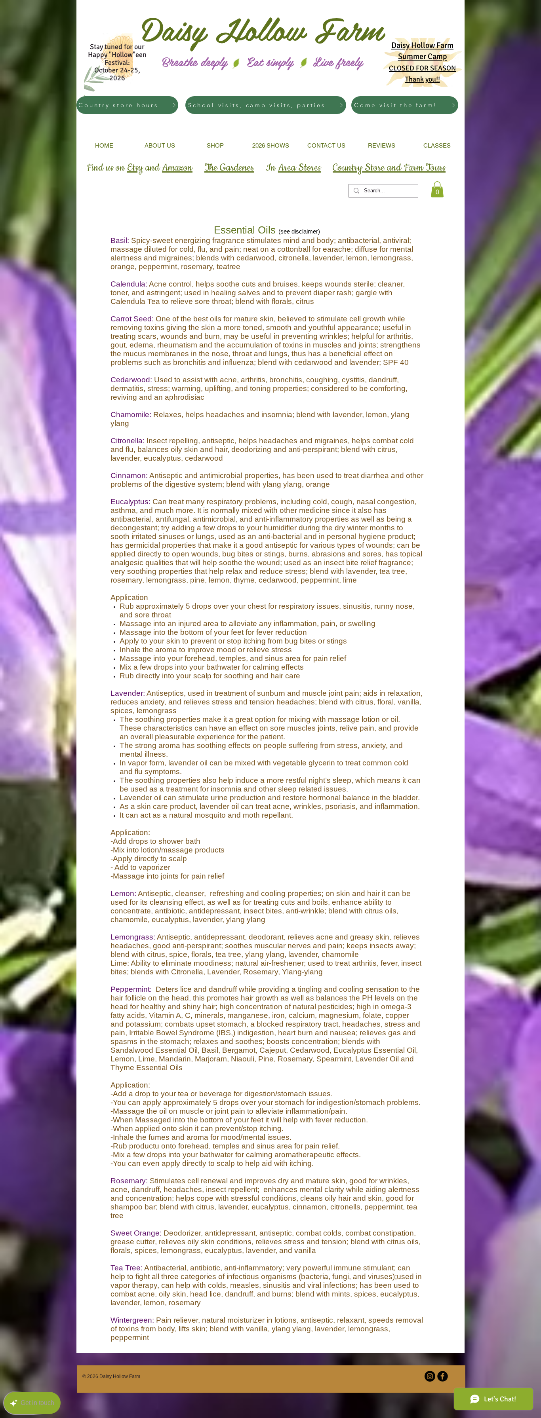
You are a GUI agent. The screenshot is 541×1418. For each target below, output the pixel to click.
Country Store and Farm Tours (389, 168)
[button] (437, 189)
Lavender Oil (377, 1059)
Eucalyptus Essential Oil (374, 1050)
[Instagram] (430, 1376)
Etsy (135, 168)
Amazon (177, 168)
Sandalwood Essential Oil (154, 1050)
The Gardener (229, 168)
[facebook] (442, 1376)
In (293, 168)
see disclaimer (299, 231)
